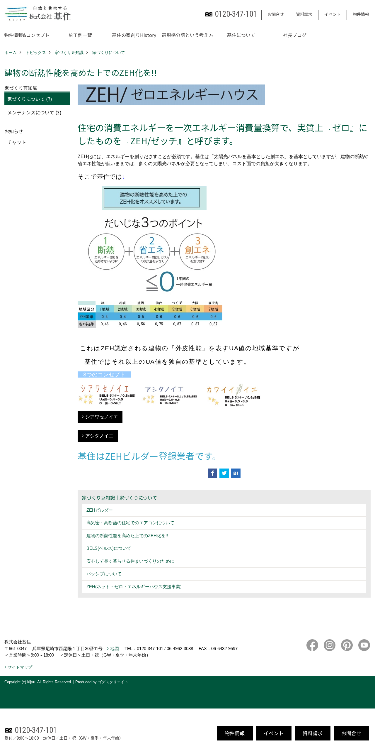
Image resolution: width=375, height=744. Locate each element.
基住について (241, 34)
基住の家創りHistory (134, 34)
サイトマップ (20, 667)
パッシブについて (104, 573)
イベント (332, 14)
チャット (16, 142)
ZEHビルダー (99, 510)
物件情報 (361, 14)
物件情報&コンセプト (27, 34)
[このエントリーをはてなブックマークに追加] (236, 473)
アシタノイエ (99, 435)
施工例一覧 (80, 34)
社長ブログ (294, 34)
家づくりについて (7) (29, 98)
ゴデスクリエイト (113, 682)
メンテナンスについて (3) (34, 112)
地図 (114, 648)
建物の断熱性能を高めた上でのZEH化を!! (127, 535)
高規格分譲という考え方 (187, 34)
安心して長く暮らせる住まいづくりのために (130, 561)
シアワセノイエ (101, 416)
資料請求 (304, 14)
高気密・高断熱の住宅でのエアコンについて (130, 522)
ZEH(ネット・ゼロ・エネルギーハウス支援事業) (134, 586)
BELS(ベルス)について (108, 548)
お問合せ (275, 14)
